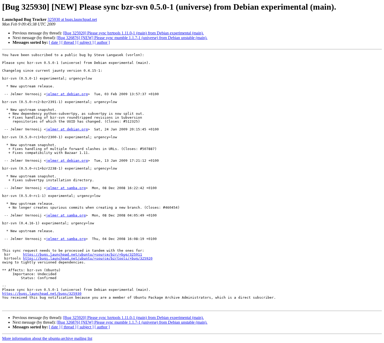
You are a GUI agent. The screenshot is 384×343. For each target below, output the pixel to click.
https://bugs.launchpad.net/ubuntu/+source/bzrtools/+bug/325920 (88, 258)
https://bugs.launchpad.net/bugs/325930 (42, 294)
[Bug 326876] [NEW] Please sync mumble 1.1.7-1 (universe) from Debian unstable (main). (132, 37)
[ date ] (54, 42)
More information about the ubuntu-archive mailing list (47, 338)
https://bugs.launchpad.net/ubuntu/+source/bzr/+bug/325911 (82, 254)
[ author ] (102, 42)
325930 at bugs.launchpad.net (72, 19)
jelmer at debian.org (67, 94)
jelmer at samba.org (66, 188)
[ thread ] (68, 42)
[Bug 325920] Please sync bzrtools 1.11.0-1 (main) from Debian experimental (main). (133, 33)
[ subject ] (85, 42)
